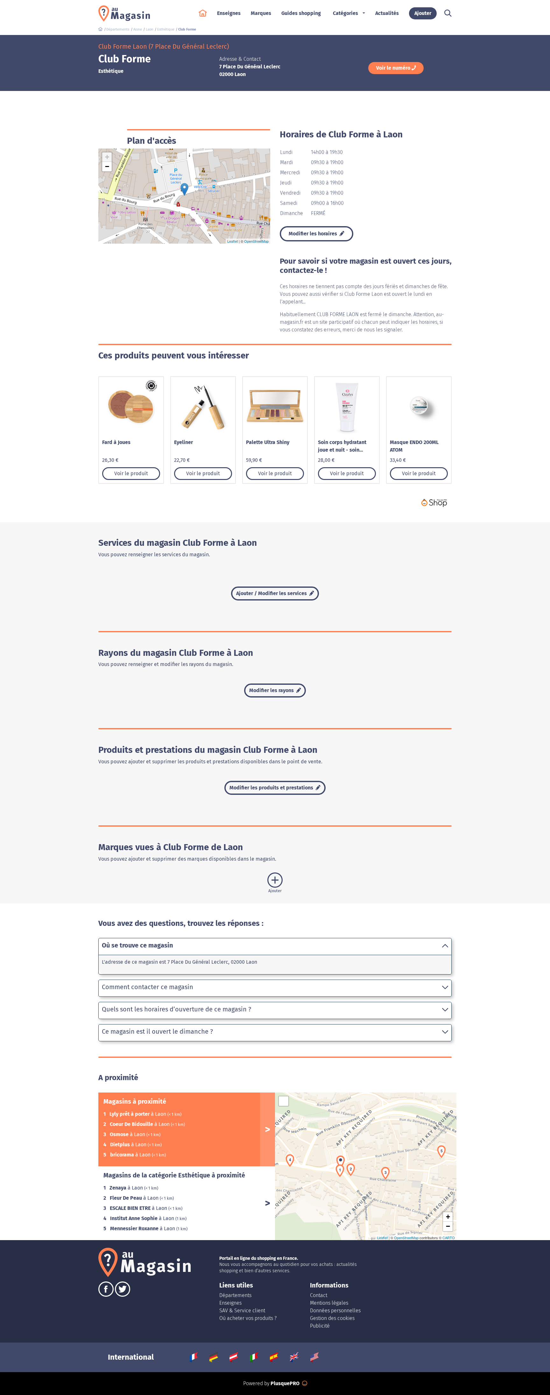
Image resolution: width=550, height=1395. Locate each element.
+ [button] (107, 157)
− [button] (107, 166)
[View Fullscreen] (283, 1101)
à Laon (138, 1114)
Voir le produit (131, 473)
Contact (318, 1295)
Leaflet (232, 241)
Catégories (345, 13)
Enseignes (230, 1303)
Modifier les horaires (313, 234)
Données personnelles (335, 1311)
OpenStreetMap (256, 241)
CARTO (448, 1237)
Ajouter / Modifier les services (272, 593)
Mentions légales (329, 1303)
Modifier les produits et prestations (271, 788)
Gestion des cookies (332, 1318)
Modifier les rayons (272, 690)
